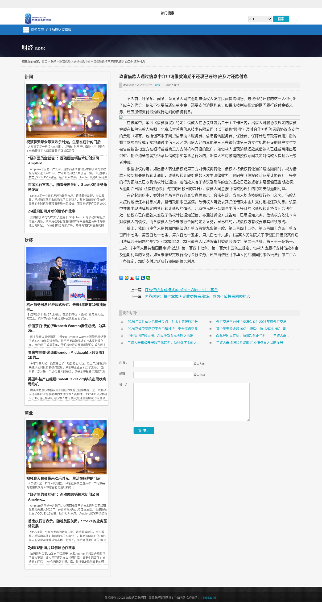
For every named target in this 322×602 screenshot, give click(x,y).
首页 (44, 61)
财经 (53, 61)
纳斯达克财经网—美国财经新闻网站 (38, 16)
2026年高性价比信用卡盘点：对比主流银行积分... (164, 322)
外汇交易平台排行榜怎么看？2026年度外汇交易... (252, 322)
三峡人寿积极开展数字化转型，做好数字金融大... (164, 343)
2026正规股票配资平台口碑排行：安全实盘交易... (164, 329)
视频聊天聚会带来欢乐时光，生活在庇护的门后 (63, 142)
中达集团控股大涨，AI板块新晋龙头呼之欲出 (160, 335)
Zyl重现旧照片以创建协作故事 (51, 211)
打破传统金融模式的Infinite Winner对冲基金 (181, 290)
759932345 (208, 597)
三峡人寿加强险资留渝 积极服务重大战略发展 (249, 343)
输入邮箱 (199, 375)
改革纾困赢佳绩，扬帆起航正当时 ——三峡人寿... (252, 335)
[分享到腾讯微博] (138, 278)
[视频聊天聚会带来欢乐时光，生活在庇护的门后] (66, 137)
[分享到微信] (148, 278)
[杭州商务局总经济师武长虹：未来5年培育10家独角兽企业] (66, 300)
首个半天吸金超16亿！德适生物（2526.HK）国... (252, 329)
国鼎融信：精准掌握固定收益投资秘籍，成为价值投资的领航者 (197, 297)
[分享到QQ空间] (127, 278)
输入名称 (199, 364)
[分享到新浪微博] (132, 278)
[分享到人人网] (143, 278)
